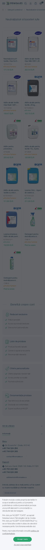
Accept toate (22, 539)
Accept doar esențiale (22, 545)
